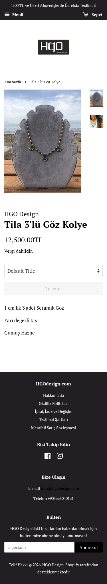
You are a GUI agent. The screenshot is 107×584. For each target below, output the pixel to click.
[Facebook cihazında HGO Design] (47, 457)
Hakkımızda (53, 395)
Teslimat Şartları (53, 419)
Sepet (96, 14)
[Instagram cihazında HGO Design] (59, 457)
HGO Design (53, 564)
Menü (17, 14)
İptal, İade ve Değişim (53, 411)
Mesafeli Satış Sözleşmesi (53, 427)
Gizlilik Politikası (53, 403)
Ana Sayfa (12, 82)
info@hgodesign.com (60, 488)
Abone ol (88, 547)
